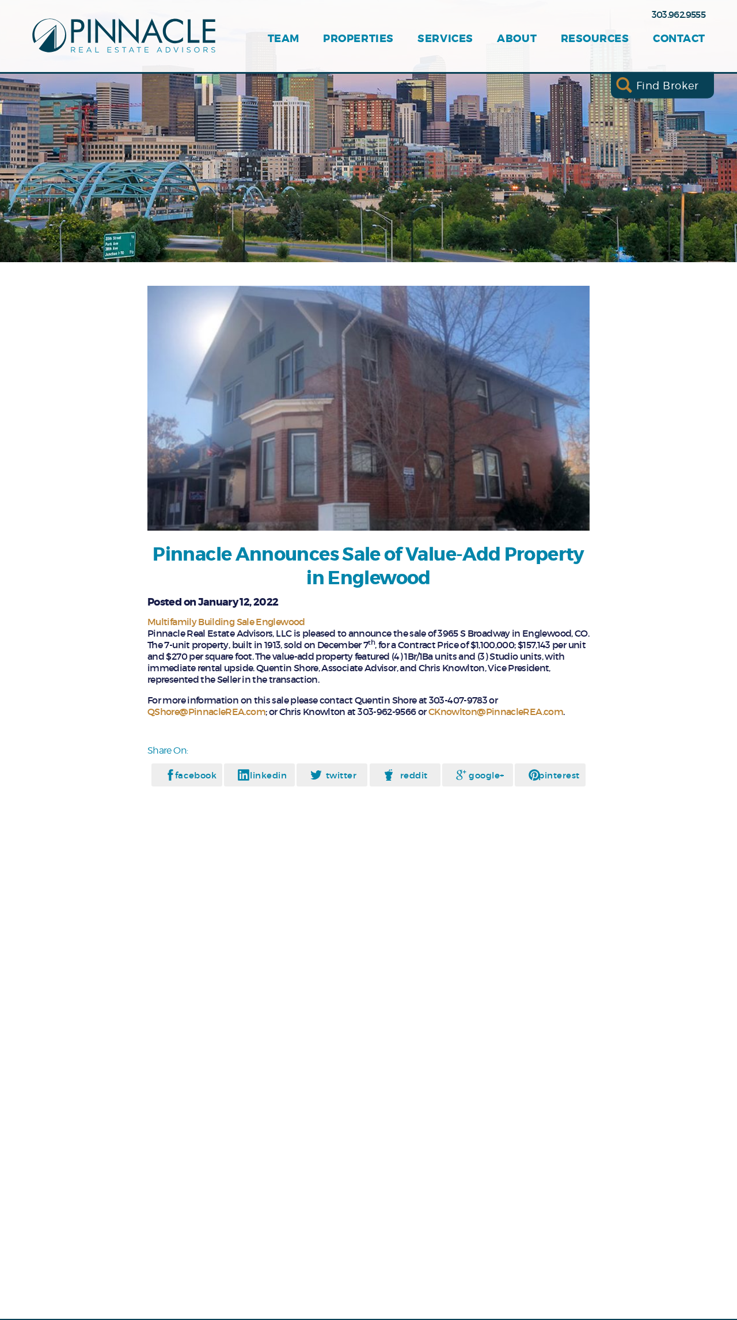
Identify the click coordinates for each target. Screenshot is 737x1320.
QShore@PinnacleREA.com (206, 711)
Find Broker (667, 85)
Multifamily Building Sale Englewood (226, 621)
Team (283, 39)
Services (445, 39)
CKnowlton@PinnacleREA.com (495, 711)
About (517, 39)
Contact (679, 39)
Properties (358, 39)
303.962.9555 (678, 14)
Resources (595, 39)
